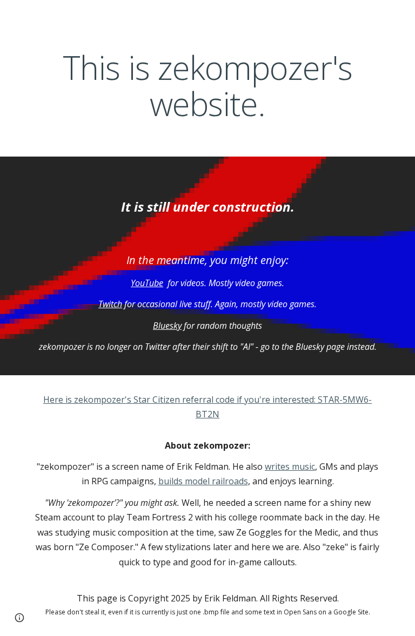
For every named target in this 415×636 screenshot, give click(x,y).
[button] (19, 617)
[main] (207, 85)
